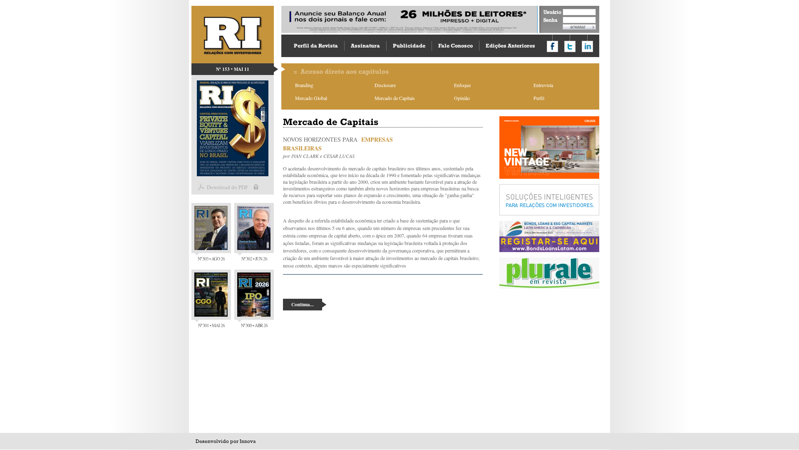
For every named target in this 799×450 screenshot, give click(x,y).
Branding (304, 85)
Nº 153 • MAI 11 (232, 69)
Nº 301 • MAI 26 (211, 325)
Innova (248, 441)
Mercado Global (311, 98)
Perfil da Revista (316, 45)
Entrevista (543, 85)
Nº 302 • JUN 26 (254, 258)
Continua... (302, 304)
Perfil (538, 98)
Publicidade (409, 45)
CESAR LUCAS (339, 155)
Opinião (462, 98)
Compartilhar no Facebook (552, 46)
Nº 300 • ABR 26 (254, 325)
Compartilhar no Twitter (570, 46)
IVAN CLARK (305, 155)
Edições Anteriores (510, 45)
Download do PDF (227, 187)
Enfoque (462, 85)
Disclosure (385, 85)
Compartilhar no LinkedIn (587, 46)
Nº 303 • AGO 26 (211, 258)
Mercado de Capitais (395, 98)
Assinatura (365, 45)
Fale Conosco (455, 45)
